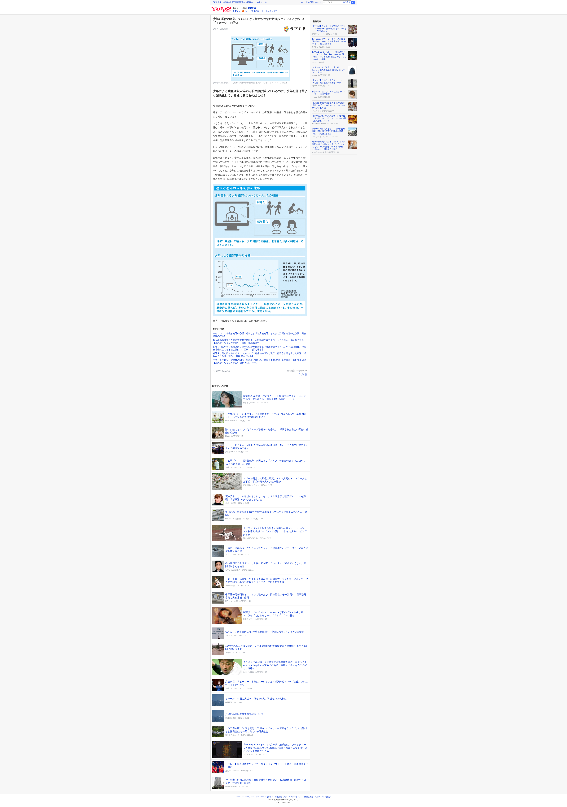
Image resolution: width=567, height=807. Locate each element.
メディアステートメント (293, 797)
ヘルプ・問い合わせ (323, 797)
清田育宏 (346, 2)
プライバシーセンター (264, 797)
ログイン (236, 11)
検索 (353, 2)
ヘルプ (318, 2)
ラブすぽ (303, 374)
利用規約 (278, 797)
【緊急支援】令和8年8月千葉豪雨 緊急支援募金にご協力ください (240, 2)
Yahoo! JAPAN (307, 2)
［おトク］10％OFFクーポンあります (260, 11)
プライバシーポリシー (245, 797)
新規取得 (252, 8)
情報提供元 (308, 797)
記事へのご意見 (222, 371)
